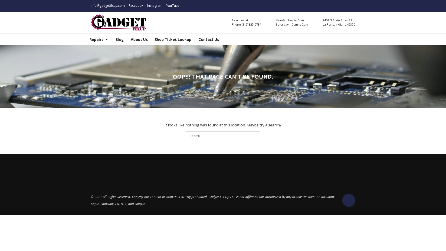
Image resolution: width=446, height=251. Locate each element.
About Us (139, 39)
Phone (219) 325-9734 (246, 24)
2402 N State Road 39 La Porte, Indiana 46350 (339, 22)
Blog (119, 39)
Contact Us (208, 39)
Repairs (96, 39)
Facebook (135, 5)
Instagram (154, 5)
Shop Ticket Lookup (173, 39)
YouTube (173, 5)
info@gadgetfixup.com (108, 5)
